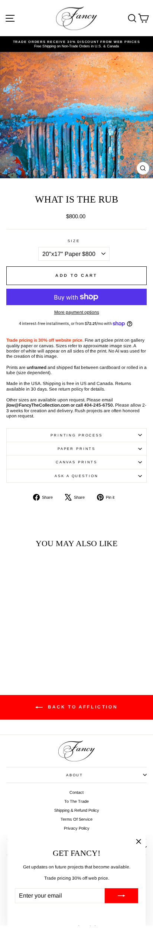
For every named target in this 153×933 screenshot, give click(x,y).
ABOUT (74, 775)
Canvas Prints (76, 462)
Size (73, 241)
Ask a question (76, 476)
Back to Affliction (82, 707)
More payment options (76, 312)
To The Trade (76, 801)
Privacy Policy (76, 828)
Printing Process (76, 435)
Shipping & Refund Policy (76, 810)
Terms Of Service (76, 819)
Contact (76, 792)
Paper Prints (76, 449)
